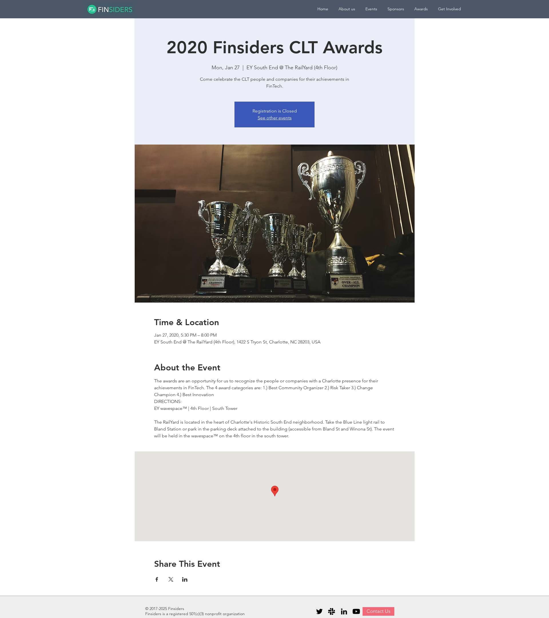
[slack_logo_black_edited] (331, 611)
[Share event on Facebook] (157, 579)
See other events (275, 118)
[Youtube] (356, 611)
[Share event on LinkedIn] (185, 579)
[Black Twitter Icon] (319, 611)
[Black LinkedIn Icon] (344, 611)
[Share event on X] (171, 579)
